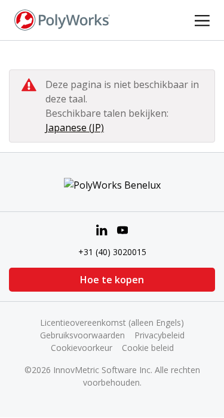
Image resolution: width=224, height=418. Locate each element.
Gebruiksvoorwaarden (82, 335)
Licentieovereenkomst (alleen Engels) (112, 322)
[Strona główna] (62, 19)
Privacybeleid (159, 335)
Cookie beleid (148, 347)
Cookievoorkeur (81, 347)
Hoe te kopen (112, 279)
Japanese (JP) (74, 127)
